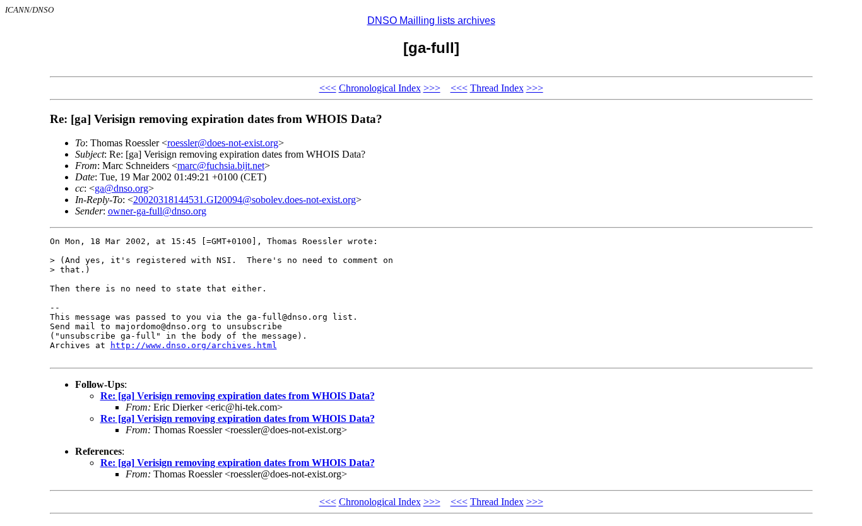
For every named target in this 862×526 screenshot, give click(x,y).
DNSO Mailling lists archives (431, 20)
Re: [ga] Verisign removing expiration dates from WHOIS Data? (237, 395)
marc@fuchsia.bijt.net (220, 165)
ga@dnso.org (121, 188)
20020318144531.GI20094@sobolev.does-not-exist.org (244, 199)
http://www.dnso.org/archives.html (193, 345)
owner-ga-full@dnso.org (157, 211)
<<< (327, 88)
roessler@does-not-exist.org (222, 142)
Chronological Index (380, 88)
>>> (431, 88)
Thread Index (497, 88)
